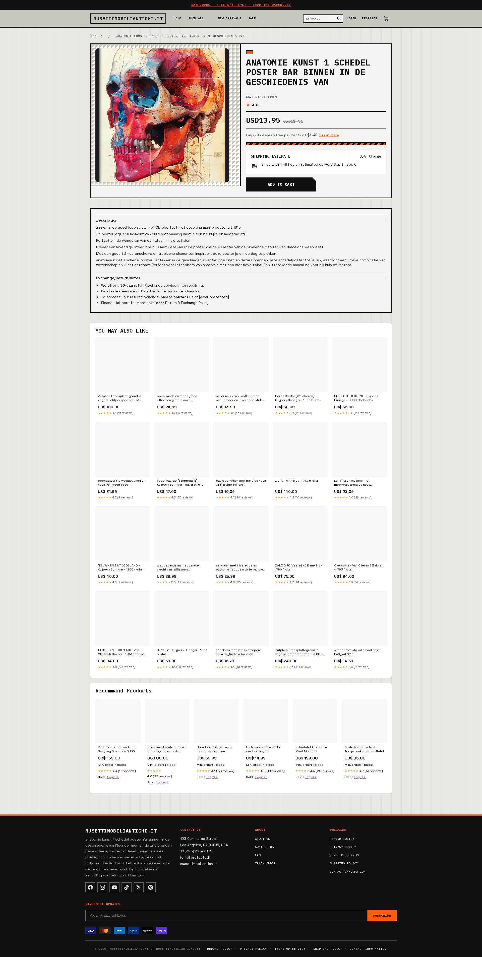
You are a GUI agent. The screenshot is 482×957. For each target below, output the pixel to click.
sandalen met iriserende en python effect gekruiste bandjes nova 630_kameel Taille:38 (240, 567)
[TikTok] (127, 887)
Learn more (329, 135)
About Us (262, 839)
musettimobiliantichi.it (128, 18)
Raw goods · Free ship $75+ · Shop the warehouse (241, 5)
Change (375, 156)
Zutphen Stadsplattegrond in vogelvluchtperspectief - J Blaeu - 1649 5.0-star (299, 652)
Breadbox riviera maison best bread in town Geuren (215, 749)
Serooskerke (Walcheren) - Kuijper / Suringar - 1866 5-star (298, 398)
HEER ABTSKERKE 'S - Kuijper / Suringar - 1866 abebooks (356, 398)
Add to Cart (281, 184)
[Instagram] (102, 887)
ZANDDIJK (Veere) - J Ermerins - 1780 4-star (298, 567)
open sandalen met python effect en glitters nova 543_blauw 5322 (177, 398)
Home (177, 18)
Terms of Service (345, 855)
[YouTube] (114, 887)
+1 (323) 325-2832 (196, 851)
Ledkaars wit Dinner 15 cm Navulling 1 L (263, 749)
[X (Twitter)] (139, 887)
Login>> (113, 777)
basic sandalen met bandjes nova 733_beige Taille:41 (241, 483)
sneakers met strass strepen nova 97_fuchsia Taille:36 (238, 652)
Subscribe (382, 915)
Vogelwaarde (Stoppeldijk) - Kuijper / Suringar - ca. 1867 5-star (179, 483)
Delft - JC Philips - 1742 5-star (296, 481)
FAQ (258, 855)
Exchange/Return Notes (118, 278)
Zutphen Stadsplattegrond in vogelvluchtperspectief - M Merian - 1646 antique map (119, 398)
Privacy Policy (343, 847)
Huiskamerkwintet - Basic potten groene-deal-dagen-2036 (166, 749)
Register (369, 18)
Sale (252, 18)
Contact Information (348, 871)
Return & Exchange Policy (186, 302)
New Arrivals (229, 18)
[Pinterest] (151, 887)
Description (106, 220)
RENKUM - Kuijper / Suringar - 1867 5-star (182, 652)
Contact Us (264, 847)
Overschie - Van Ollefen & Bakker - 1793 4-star (358, 567)
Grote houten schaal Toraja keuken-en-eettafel (364, 749)
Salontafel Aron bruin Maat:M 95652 (311, 749)
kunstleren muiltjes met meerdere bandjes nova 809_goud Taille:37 (352, 483)
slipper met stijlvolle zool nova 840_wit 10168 (357, 652)
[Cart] (386, 18)
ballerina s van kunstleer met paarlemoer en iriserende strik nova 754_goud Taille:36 (239, 398)
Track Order (265, 863)
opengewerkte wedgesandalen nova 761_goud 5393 (121, 483)
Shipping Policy (344, 863)
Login (351, 18)
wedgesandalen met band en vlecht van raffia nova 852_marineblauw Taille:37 (179, 567)
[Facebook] (90, 887)
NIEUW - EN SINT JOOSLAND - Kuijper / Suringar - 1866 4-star (120, 567)
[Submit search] (339, 18)
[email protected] (214, 297)
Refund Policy (342, 839)
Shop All (196, 18)
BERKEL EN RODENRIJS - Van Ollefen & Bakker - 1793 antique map (121, 652)
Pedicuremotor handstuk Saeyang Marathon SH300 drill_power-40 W (117, 749)
